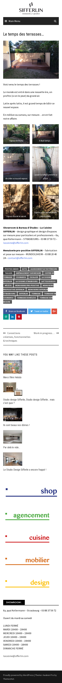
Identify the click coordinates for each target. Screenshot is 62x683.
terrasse (36, 293)
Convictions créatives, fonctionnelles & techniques (16, 336)
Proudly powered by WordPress (18, 675)
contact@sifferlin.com (20, 258)
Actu (24, 269)
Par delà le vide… (11, 447)
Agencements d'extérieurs (44, 269)
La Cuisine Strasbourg (27, 281)
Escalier (34, 277)
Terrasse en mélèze (26, 298)
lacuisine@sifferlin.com (15, 242)
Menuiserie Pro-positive (27, 285)
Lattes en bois (48, 281)
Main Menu (14, 21)
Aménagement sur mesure (28, 273)
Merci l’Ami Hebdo (12, 377)
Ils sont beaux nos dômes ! (16, 425)
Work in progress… (44, 333)
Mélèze (8, 285)
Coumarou (21, 277)
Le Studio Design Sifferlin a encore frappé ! (24, 469)
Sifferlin (23, 293)
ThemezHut (8, 678)
